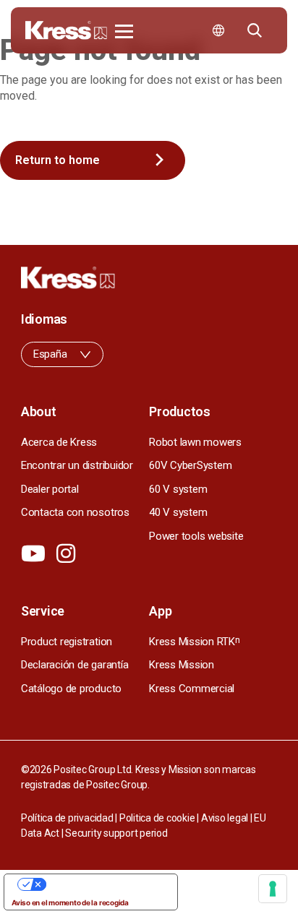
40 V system (178, 512)
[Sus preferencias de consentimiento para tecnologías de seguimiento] (272, 888)
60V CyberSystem (190, 465)
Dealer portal (50, 489)
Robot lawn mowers (195, 442)
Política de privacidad (67, 818)
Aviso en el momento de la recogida (70, 902)
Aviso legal (224, 818)
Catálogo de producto (71, 688)
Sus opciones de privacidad (105, 884)
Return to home (57, 160)
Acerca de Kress (59, 442)
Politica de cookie (157, 818)
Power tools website (196, 536)
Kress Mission (181, 664)
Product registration (66, 641)
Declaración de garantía (74, 664)
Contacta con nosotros (75, 512)
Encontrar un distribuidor (77, 465)
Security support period (116, 833)
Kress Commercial (191, 688)
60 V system (178, 489)
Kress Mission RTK (194, 641)
